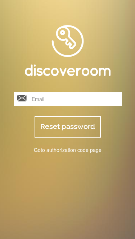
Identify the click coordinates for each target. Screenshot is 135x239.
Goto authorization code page (68, 149)
